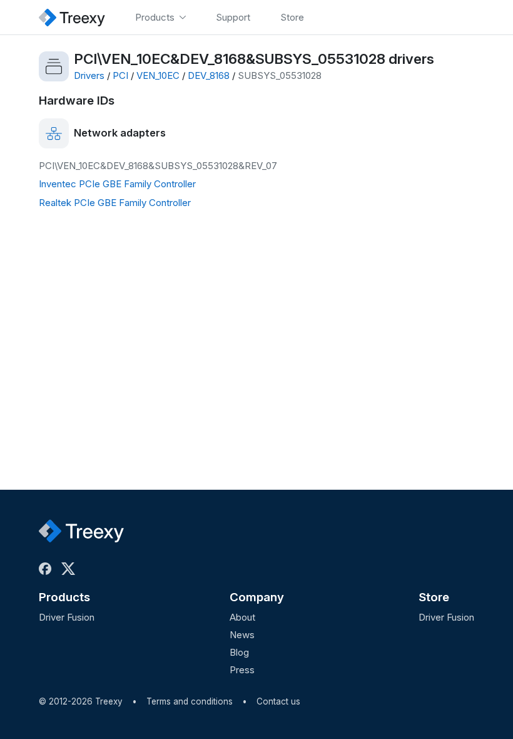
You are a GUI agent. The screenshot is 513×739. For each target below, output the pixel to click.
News (242, 635)
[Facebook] (47, 568)
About (242, 617)
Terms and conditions (189, 701)
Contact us (278, 701)
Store (434, 597)
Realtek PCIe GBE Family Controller (115, 203)
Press (242, 670)
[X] (70, 568)
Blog (239, 652)
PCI (120, 75)
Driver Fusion (66, 617)
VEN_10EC (158, 75)
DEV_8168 (209, 75)
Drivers (89, 75)
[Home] (72, 17)
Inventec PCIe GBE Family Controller (117, 184)
